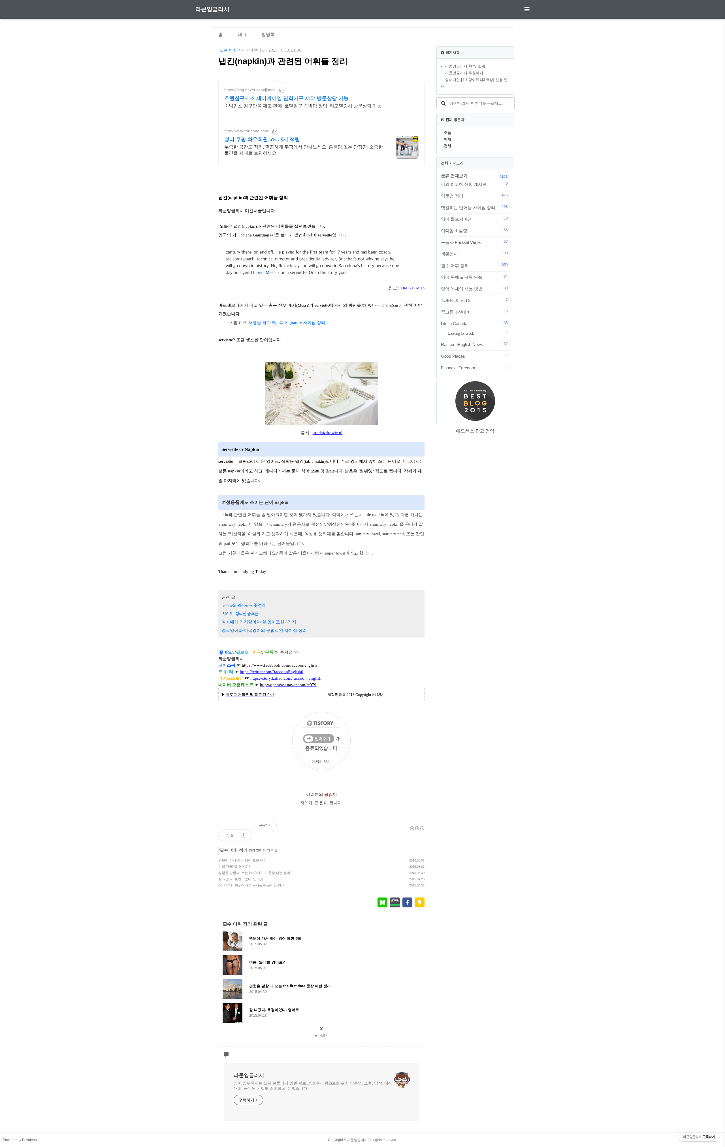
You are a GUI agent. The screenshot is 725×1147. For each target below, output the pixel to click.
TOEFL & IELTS (474, 300)
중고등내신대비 (474, 311)
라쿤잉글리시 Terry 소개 (465, 66)
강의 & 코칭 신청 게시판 (474, 184)
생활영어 (474, 253)
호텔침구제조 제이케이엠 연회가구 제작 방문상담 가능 (286, 98)
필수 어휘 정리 (233, 50)
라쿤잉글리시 (212, 9)
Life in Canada (474, 323)
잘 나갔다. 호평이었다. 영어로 (240, 879)
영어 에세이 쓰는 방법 (474, 288)
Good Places (474, 356)
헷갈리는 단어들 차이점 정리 (474, 207)
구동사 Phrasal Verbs (474, 242)
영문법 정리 (474, 195)
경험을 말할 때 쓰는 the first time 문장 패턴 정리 (254, 873)
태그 (242, 34)
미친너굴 (257, 50)
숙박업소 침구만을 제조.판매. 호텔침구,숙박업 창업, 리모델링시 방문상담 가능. (303, 105)
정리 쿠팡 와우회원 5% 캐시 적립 (262, 139)
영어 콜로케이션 (474, 218)
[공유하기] (243, 835)
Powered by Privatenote (21, 1140)
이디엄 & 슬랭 (474, 230)
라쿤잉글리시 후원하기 (464, 73)
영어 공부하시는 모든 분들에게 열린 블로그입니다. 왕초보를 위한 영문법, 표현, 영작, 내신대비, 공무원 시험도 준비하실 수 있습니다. (313, 1086)
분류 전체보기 (454, 175)
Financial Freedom (474, 367)
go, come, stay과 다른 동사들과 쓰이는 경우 (251, 885)
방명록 (268, 34)
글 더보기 (321, 1035)
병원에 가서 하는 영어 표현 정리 (242, 860)
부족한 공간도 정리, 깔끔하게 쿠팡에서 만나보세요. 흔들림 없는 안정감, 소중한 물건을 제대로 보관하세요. (303, 149)
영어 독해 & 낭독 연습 (474, 277)
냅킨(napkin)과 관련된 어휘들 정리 (283, 61)
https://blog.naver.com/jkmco (250, 90)
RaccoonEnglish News (474, 344)
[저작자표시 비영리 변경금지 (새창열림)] (417, 828)
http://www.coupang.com (246, 131)
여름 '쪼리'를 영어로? (234, 867)
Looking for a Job (478, 333)
